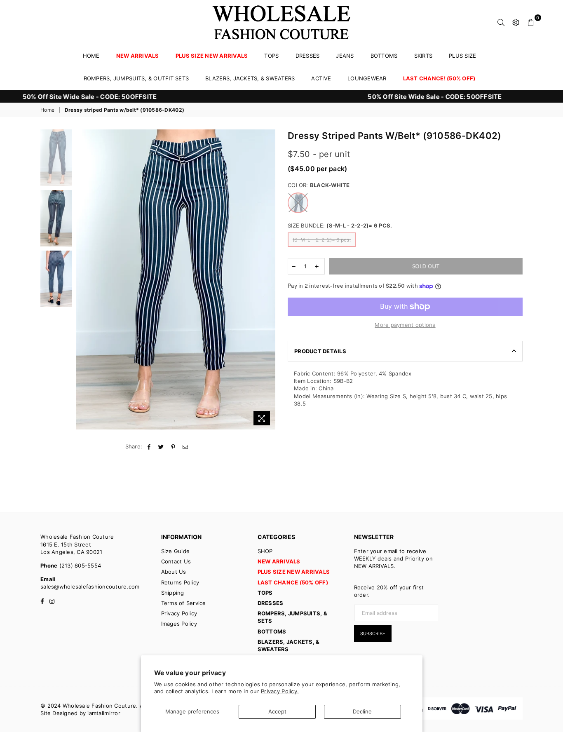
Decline (362, 711)
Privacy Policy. (280, 691)
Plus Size (462, 55)
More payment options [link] (405, 324)
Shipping (172, 592)
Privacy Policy (179, 613)
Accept (277, 711)
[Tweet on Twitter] (161, 446)
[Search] (501, 22)
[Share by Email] (185, 446)
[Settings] (516, 22)
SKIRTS (423, 55)
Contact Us (176, 561)
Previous (83, 279)
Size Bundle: (340, 225)
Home (91, 55)
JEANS (345, 55)
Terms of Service (183, 603)
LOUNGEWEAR (367, 78)
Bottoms (384, 55)
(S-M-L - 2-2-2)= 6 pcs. (322, 240)
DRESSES (308, 55)
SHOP (265, 551)
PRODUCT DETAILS (320, 351)
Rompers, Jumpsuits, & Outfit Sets (136, 78)
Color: (319, 185)
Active (321, 78)
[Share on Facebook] (149, 446)
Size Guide (175, 551)
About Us (173, 571)
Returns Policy (180, 582)
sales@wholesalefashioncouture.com (90, 586)
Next (268, 279)
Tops (271, 55)
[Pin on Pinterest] (173, 446)
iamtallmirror (103, 713)
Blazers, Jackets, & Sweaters (250, 78)
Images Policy (179, 623)
